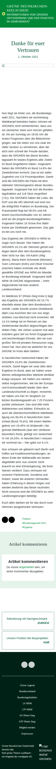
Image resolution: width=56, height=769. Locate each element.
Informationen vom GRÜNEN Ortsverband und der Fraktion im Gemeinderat (30, 18)
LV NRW (27, 703)
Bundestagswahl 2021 (34, 523)
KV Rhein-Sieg (27, 715)
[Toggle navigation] (50, 32)
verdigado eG (25, 756)
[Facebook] (24, 665)
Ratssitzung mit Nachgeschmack (28, 621)
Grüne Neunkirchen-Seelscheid (27, 8)
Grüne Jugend (27, 685)
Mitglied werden (27, 727)
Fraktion (26, 518)
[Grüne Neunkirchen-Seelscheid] (3, 13)
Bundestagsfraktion (27, 697)
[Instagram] (31, 665)
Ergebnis (28, 527)
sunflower (26, 753)
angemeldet (26, 567)
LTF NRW (27, 709)
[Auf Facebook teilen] (5, 520)
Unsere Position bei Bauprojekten (28, 640)
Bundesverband (27, 691)
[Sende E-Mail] (12, 520)
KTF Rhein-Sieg (27, 721)
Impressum (27, 733)
